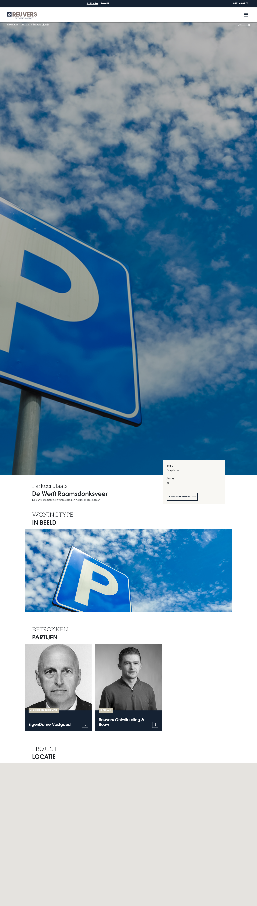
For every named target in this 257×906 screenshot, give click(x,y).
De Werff (25, 24)
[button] (85, 725)
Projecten (12, 24)
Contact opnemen (180, 496)
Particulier (92, 3)
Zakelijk (105, 3)
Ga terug (244, 24)
